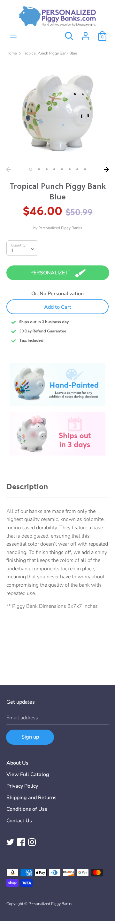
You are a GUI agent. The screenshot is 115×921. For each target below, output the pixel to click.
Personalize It (51, 272)
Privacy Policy (22, 786)
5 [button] (62, 169)
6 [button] (70, 169)
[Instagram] (32, 841)
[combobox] (22, 248)
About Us (17, 762)
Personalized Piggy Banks (60, 227)
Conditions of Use (27, 809)
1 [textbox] (12, 250)
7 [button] (77, 169)
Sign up (30, 737)
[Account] (85, 33)
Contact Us (19, 820)
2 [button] (39, 169)
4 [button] (54, 169)
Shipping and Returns (31, 797)
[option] (57, 112)
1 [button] (30, 169)
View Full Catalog (27, 774)
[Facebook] (21, 841)
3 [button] (47, 169)
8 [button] (85, 169)
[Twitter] (10, 841)
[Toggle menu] (13, 36)
